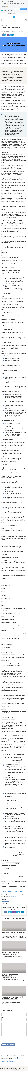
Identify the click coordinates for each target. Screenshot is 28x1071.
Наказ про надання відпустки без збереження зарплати (13, 997)
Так (23, 9)
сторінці (14, 896)
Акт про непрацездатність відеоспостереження (11, 953)
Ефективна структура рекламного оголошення (13, 933)
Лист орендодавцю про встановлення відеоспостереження (10, 975)
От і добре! (15, 1070)
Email (3, 1017)
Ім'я (2, 1012)
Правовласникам (10, 1061)
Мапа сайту (16, 1058)
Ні (16, 9)
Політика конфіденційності (8, 1060)
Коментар (3, 1022)
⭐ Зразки (3, 33)
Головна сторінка (4, 25)
